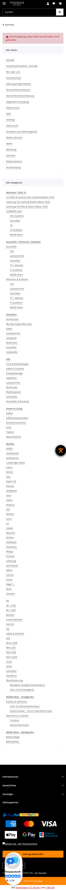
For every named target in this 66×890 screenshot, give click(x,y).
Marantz (10, 532)
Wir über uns (13, 71)
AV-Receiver (12, 319)
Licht (8, 427)
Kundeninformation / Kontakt (21, 65)
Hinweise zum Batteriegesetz (21, 131)
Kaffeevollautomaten (17, 417)
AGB (8, 113)
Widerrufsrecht (14, 137)
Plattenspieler (13, 391)
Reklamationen (14, 161)
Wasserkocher (13, 436)
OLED (9, 661)
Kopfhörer (11, 377)
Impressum (12, 125)
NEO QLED (11, 656)
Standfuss (11, 675)
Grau (8, 495)
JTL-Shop (38, 881)
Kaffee (9, 413)
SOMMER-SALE (14, 211)
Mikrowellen (12, 741)
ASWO (9, 448)
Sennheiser (12, 565)
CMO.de (50, 887)
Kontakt (10, 59)
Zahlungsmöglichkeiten (18, 83)
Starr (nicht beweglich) (22, 689)
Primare (10, 556)
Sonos (9, 579)
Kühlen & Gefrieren (16, 701)
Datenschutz (13, 107)
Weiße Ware (16, 234)
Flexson (10, 485)
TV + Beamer (16, 265)
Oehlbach (11, 542)
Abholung (11, 149)
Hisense (10, 504)
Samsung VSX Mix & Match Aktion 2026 (27, 206)
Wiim (9, 588)
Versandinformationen (18, 89)
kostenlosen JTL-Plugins (28, 887)
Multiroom (11, 342)
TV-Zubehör (16, 229)
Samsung (11, 560)
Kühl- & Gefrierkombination (25, 706)
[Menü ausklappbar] (4, 2)
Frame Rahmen (14, 619)
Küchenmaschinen (16, 422)
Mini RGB (11, 652)
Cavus (9, 467)
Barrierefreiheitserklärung (20, 95)
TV (11, 225)
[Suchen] (59, 12)
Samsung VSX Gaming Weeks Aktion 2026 (28, 201)
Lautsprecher (17, 255)
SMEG (9, 570)
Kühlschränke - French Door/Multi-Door (31, 710)
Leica (9, 518)
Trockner (14, 720)
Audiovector (12, 457)
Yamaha (10, 593)
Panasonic (11, 546)
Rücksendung (13, 167)
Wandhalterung (14, 680)
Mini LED (11, 647)
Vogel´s (10, 584)
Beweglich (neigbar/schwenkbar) (27, 684)
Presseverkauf (13, 77)
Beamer (10, 614)
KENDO (10, 514)
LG (7, 523)
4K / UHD (11, 605)
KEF (8, 509)
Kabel (9, 328)
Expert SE (11, 481)
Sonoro (10, 574)
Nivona (10, 537)
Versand (42, 872)
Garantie (10, 155)
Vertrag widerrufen (33, 854)
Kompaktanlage (14, 373)
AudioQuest (12, 453)
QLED (9, 666)
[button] (48, 3)
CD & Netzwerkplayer (17, 363)
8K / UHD (11, 610)
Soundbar (15, 220)
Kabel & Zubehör (15, 368)
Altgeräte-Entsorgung (17, 101)
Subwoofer (12, 351)
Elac (8, 476)
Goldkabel (11, 490)
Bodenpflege (13, 736)
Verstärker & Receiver (17, 401)
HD (7, 628)
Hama (9, 500)
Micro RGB (11, 642)
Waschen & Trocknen (17, 715)
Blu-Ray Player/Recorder (19, 323)
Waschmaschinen (19, 724)
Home (9, 143)
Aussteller (11, 246)
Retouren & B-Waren (17, 279)
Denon (9, 471)
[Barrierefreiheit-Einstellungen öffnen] (60, 450)
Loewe (9, 528)
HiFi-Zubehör (17, 215)
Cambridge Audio (15, 462)
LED (8, 638)
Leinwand (11, 337)
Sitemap (10, 119)
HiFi (12, 251)
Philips (9, 551)
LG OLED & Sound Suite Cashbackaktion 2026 (30, 197)
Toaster (10, 431)
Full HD (10, 624)
